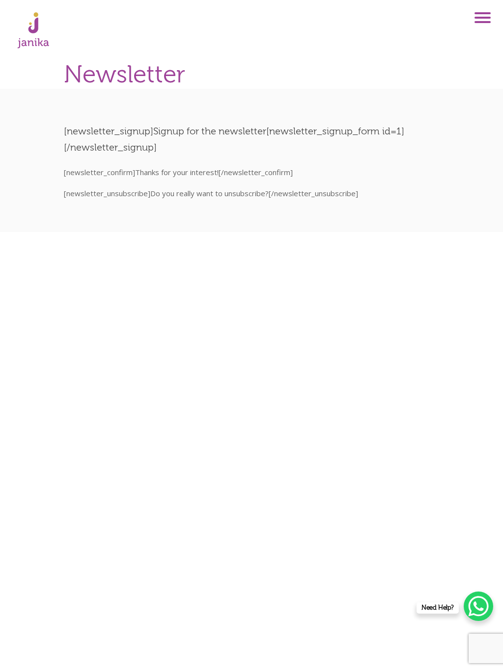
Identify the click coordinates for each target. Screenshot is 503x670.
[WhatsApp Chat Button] (478, 606)
